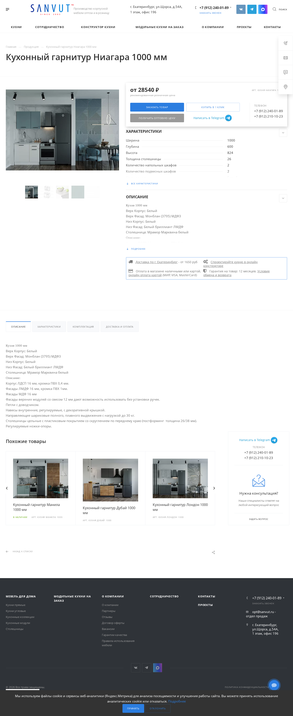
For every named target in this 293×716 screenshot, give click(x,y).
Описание (18, 326)
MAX (262, 9)
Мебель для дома (21, 596)
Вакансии (108, 629)
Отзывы (107, 617)
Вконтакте (241, 9)
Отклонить (158, 708)
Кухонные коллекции (20, 617)
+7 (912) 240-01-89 (214, 7)
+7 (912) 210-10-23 (268, 116)
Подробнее (177, 701)
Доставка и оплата (119, 326)
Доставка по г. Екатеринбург (157, 262)
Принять (133, 708)
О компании (113, 596)
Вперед (214, 488)
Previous (18, 192)
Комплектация (83, 326)
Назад (7, 488)
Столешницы (14, 629)
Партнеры (108, 611)
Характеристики (49, 326)
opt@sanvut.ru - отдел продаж (261, 614)
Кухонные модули (18, 623)
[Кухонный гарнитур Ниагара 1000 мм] (62, 129)
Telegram (252, 9)
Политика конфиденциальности (247, 687)
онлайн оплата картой (145, 275)
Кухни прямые (15, 605)
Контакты (206, 596)
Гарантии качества (114, 635)
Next (106, 192)
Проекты (205, 605)
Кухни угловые (16, 611)
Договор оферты (113, 623)
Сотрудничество (164, 596)
